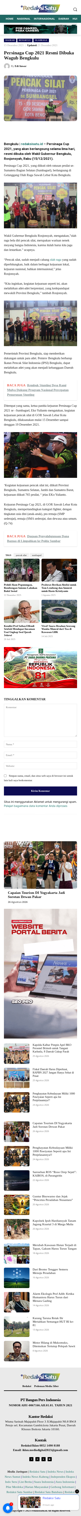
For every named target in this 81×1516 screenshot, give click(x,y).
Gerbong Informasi (62, 1487)
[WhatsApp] (38, 129)
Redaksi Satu (37, 1471)
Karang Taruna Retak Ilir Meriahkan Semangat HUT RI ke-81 (53, 1322)
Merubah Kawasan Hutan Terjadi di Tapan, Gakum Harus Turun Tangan (55, 1247)
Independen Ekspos (63, 1476)
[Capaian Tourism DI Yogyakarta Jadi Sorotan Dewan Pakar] (40, 865)
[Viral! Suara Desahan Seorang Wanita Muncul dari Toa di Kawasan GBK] (59, 611)
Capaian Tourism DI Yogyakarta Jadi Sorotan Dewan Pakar (36, 895)
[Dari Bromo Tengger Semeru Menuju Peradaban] (16, 1278)
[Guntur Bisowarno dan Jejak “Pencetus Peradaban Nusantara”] (16, 1205)
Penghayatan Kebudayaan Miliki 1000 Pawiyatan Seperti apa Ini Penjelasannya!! (54, 1097)
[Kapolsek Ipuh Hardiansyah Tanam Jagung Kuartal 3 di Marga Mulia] (16, 1229)
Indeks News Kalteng (35, 1476)
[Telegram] (65, 129)
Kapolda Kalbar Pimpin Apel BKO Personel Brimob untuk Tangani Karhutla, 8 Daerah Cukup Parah (52, 1048)
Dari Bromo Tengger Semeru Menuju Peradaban (50, 1271)
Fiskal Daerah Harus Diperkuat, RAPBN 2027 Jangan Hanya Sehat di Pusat (53, 1072)
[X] (29, 129)
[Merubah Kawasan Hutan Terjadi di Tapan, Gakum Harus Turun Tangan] (16, 1253)
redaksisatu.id (32, 144)
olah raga (55, 259)
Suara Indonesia (44, 1481)
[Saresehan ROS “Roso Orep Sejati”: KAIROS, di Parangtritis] (16, 1180)
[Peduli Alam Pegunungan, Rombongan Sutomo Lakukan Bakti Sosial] (22, 570)
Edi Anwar (21, 66)
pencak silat (21, 555)
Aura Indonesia (65, 1481)
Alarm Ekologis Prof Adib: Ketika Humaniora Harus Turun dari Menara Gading (53, 1297)
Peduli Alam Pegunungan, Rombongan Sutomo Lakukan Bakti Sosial (20, 587)
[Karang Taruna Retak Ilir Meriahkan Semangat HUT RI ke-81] (16, 1326)
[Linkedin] (47, 129)
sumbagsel (36, 555)
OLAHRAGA (41, 40)
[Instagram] (37, 1459)
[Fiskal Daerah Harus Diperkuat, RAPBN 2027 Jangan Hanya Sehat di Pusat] (16, 1078)
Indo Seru (11, 1481)
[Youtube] (50, 1459)
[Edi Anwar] (7, 66)
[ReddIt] (56, 129)
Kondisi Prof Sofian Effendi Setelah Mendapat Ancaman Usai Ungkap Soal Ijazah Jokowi (19, 631)
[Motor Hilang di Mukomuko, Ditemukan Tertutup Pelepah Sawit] (16, 1351)
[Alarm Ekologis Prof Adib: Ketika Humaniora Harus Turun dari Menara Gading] (16, 1302)
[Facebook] (20, 129)
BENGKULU (25, 40)
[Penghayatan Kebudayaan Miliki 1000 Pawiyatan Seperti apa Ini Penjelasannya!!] (16, 1102)
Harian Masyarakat (36, 1487)
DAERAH (10, 40)
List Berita (25, 1481)
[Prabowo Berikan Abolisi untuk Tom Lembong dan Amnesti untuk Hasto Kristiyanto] (59, 570)
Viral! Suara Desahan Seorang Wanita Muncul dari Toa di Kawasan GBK (58, 629)
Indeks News (56, 1471)
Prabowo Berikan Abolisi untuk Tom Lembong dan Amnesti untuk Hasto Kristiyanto (58, 587)
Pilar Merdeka (14, 1487)
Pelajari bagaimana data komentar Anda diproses (35, 805)
